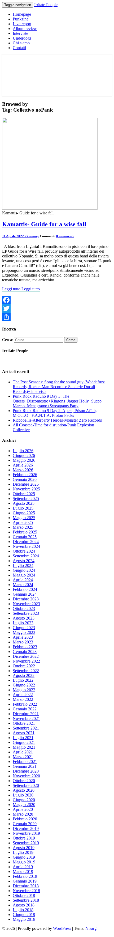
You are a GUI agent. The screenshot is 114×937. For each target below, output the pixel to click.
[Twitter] (57, 308)
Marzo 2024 (23, 584)
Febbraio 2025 (25, 532)
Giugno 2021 (24, 742)
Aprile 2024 (23, 580)
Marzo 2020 (23, 814)
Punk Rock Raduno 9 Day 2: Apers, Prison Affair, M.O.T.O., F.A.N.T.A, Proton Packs (55, 413)
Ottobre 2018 (24, 895)
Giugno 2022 (24, 685)
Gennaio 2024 (25, 594)
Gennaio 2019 (25, 881)
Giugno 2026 (24, 455)
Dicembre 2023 (26, 599)
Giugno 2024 (24, 570)
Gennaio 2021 (25, 766)
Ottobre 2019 (24, 838)
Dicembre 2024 (26, 541)
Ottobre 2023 (24, 608)
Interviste (20, 33)
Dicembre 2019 (26, 828)
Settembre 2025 (26, 498)
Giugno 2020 (24, 800)
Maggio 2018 (24, 919)
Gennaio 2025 (25, 537)
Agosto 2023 (23, 618)
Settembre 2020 (26, 785)
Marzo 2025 (23, 527)
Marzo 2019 (23, 871)
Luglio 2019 (23, 852)
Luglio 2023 (23, 623)
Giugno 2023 (24, 627)
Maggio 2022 (24, 690)
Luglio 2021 (23, 737)
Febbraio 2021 (25, 761)
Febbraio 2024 (25, 589)
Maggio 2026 (24, 460)
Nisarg (91, 928)
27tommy (32, 236)
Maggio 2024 (24, 575)
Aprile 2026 (23, 465)
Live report (22, 24)
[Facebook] (57, 300)
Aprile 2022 (23, 694)
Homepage (22, 14)
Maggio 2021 (24, 747)
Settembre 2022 (26, 670)
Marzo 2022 (23, 699)
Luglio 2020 (23, 795)
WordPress (62, 928)
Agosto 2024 (23, 560)
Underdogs (22, 38)
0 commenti (65, 236)
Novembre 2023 (26, 603)
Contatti (19, 47)
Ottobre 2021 (24, 723)
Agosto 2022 (23, 675)
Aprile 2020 (23, 809)
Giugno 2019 (24, 857)
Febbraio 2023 (25, 647)
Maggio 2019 (24, 862)
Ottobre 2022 (24, 666)
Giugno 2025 (24, 513)
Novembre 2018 (26, 890)
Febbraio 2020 (25, 819)
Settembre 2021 (26, 728)
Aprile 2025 (23, 522)
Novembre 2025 (26, 489)
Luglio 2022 (23, 680)
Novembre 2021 (26, 718)
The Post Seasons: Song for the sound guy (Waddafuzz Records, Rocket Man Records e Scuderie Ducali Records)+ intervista (59, 387)
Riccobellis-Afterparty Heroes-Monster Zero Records (57, 420)
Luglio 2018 (23, 910)
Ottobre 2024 (24, 551)
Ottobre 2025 (24, 493)
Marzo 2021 (23, 756)
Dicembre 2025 (26, 484)
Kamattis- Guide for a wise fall (44, 224)
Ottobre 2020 (24, 780)
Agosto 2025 (23, 503)
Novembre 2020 (26, 776)
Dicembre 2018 (26, 886)
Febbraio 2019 (25, 876)
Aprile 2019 (23, 866)
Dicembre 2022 (26, 656)
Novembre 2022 (26, 661)
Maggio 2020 (24, 804)
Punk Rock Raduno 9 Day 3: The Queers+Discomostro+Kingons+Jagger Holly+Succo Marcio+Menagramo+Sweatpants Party (57, 401)
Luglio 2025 (23, 508)
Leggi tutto (21, 289)
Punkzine (20, 19)
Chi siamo (21, 43)
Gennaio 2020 (25, 823)
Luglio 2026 (23, 450)
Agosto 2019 (23, 847)
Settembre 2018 (26, 900)
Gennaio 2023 (25, 651)
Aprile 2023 (23, 637)
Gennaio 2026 (25, 479)
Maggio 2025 (24, 517)
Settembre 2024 (26, 556)
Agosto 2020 (23, 790)
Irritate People (46, 4)
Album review (25, 28)
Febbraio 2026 (25, 474)
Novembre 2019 (26, 833)
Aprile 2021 (23, 752)
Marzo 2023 (23, 642)
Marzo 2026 (23, 470)
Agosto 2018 (23, 905)
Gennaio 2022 (25, 709)
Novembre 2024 (26, 546)
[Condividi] (57, 317)
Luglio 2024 (23, 565)
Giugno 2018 (24, 914)
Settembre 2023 (26, 613)
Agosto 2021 (23, 733)
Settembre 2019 (26, 843)
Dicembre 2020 (26, 771)
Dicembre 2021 (26, 713)
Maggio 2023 (24, 632)
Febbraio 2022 (25, 704)
